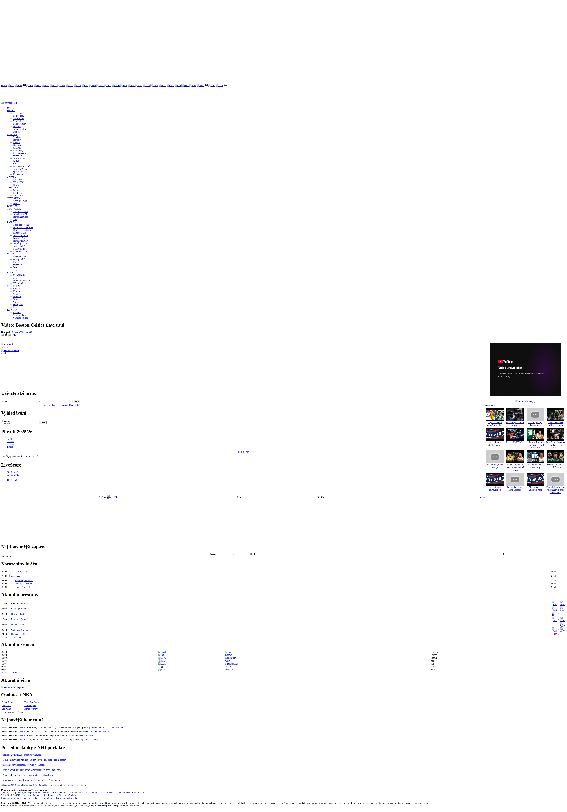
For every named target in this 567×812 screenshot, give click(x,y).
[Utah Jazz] (219, 85)
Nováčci (17, 121)
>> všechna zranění (10, 672)
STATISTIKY (14, 198)
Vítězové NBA (20, 251)
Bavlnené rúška (77, 792)
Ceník (16, 278)
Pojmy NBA (19, 238)
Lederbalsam (25, 795)
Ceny (15, 219)
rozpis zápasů (32, 456)
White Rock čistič (9, 795)
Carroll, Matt (21, 571)
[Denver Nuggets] (45, 85)
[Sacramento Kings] (200, 85)
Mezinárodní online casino (13, 798)
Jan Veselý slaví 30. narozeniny (515, 423)
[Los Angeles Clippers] (100, 85)
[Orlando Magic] (170, 85)
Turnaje (16, 299)
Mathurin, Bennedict (20, 619)
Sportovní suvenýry (40, 792)
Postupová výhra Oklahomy (535, 466)
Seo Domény (92, 792)
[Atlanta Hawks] (11, 85)
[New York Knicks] (154, 85)
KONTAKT (13, 310)
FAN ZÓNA (13, 222)
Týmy (16, 270)
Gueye (228, 660)
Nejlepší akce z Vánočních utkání (495, 423)
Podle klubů (18, 116)
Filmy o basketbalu (22, 230)
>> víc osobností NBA (12, 712)
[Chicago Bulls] (85, 85)
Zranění (16, 132)
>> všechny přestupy (11, 637)
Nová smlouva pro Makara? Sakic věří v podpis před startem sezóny (34, 760)
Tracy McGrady (31, 702)
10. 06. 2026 (13, 472)
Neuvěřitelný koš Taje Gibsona (515, 488)
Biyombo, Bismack (24, 580)
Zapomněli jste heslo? (70, 405)
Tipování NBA (20, 169)
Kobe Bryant (30, 705)
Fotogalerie (18, 304)
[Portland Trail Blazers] (192, 85)
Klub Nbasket (19, 275)
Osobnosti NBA (20, 235)
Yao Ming (6, 708)
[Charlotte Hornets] (77, 85)
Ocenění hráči (19, 158)
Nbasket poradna (21, 225)
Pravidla (17, 296)
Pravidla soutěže (20, 217)
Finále (10, 447)
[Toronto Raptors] (211, 85)
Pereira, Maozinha (23, 583)
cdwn (22, 727)
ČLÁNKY (12, 134)
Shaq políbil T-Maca (515, 442)
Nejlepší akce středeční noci (494, 443)
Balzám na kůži (139, 792)
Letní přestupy (19, 124)
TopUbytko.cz (23, 792)
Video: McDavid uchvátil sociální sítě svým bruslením (28, 775)
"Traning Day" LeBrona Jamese (535, 423)
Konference (18, 193)
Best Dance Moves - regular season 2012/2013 (555, 445)
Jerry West (6, 705)
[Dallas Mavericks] (37, 85)
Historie (16, 291)
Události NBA (20, 248)
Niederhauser (231, 663)
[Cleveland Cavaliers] (29, 85)
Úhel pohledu (19, 153)
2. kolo (10, 441)
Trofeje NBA (19, 246)
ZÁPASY (11, 177)
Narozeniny (18, 118)
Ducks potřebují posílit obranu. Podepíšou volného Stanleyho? (32, 770)
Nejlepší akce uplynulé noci (495, 488)
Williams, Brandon (19, 630)
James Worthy (31, 708)
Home (4, 85)
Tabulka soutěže (20, 214)
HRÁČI (11, 110)
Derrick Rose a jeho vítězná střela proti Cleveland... (555, 490)
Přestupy (17, 126)
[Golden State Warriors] (61, 85)
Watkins (229, 666)
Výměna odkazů (20, 318)
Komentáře (18, 174)
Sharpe (228, 655)
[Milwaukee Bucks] (131, 85)
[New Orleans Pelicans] (146, 85)
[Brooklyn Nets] (24, 85)
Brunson (229, 669)
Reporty (17, 288)
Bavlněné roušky (123, 792)
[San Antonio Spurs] (206, 85)
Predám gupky (40, 795)
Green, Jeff (20, 576)
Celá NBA (18, 195)
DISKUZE (12, 206)
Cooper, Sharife (18, 634)
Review (16, 142)
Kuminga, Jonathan (20, 608)
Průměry (17, 203)
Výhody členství (20, 283)
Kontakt (17, 312)
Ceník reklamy (20, 315)
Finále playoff (242, 452)
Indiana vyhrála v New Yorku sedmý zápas (515, 467)
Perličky (17, 161)
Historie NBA (19, 232)
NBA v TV (18, 182)
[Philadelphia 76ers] (178, 85)
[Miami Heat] (123, 85)
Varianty (17, 294)
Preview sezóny (20, 240)
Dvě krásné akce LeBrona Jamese (555, 423)
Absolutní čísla (20, 201)
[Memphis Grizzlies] (116, 85)
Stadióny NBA (20, 243)
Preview (17, 139)
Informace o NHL (59, 792)
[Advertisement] (89, 22)
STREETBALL (14, 286)
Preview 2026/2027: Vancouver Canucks (22, 755)
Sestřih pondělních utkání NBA (555, 466)
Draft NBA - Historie (23, 227)
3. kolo (10, 444)
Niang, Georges (18, 624)
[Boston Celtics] (18, 85)
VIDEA (11, 254)
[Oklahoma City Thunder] (162, 85)
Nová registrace (50, 405)
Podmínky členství (21, 280)
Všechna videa (27, 332)
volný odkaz (70, 795)
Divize (16, 190)
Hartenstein (230, 658)
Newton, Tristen (18, 614)
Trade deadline (20, 129)
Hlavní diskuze (116, 727)
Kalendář (17, 179)
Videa (15, 163)
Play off (16, 185)
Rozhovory (18, 150)
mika (22, 739)
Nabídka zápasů (20, 211)
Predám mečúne (55, 795)
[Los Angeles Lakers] (107, 85)
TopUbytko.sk (8, 792)
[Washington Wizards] (225, 85)
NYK (3, 456)
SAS (18, 456)
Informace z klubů (21, 166)
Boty (15, 307)
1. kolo (10, 439)
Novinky (17, 137)
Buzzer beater (19, 256)
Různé (16, 262)
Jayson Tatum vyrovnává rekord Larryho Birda (535, 445)
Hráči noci (12, 480)
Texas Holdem (106, 792)
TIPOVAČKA (14, 209)
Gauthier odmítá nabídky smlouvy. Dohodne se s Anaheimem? (32, 780)
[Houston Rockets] (69, 85)
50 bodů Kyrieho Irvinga (495, 466)
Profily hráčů (19, 259)
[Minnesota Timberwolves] (138, 85)
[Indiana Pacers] (92, 85)
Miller (228, 652)
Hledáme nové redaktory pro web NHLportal (24, 765)
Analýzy (17, 147)
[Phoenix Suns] (185, 85)
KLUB (10, 272)
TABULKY (13, 187)
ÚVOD (10, 108)
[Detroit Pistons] (53, 85)
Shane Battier (8, 702)
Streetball (17, 155)
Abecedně (17, 113)
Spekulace (18, 171)
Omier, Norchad (22, 587)
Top (15, 267)
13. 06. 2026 (13, 474)
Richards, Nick (18, 603)
